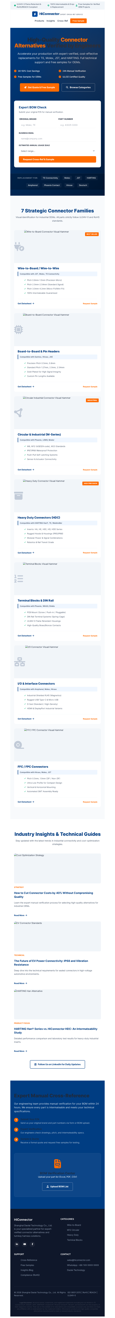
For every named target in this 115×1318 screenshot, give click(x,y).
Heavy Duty (73, 1235)
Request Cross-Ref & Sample (38, 159)
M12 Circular (73, 1230)
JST (78, 178)
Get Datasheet (24, 303)
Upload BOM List (59, 1186)
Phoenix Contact (52, 185)
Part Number (65, 119)
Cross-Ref (62, 20)
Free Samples (27, 1265)
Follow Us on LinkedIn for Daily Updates (59, 1064)
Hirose (69, 185)
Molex (67, 178)
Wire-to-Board (74, 1225)
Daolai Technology (76, 1270)
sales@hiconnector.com (78, 1260)
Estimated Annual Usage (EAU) (34, 145)
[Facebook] (32, 1244)
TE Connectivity (50, 178)
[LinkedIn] (16, 1244)
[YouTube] (24, 1244)
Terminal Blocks (74, 1240)
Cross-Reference (29, 1260)
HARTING (91, 178)
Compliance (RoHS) (30, 1275)
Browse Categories (80, 87)
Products (39, 20)
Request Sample (90, 303)
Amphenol (33, 185)
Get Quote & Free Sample (41, 87)
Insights (51, 20)
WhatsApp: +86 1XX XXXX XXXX (83, 1265)
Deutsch (83, 185)
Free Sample (78, 21)
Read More (19, 915)
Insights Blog (27, 1270)
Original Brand (28, 119)
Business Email (26, 133)
